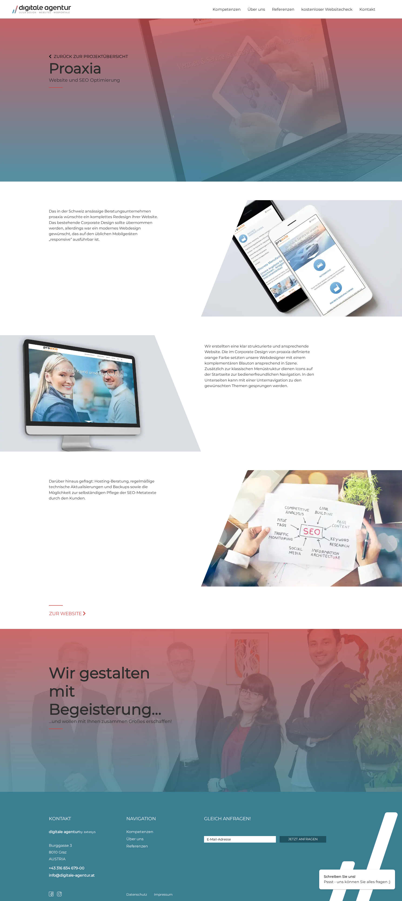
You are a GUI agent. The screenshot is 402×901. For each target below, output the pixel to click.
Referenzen (283, 9)
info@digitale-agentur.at (72, 875)
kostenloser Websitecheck (326, 9)
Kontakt (367, 9)
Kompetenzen (227, 9)
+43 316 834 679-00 (66, 868)
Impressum (163, 894)
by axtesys (87, 832)
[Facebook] (53, 894)
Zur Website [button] (66, 613)
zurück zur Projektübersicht (91, 56)
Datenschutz (136, 894)
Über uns (256, 9)
